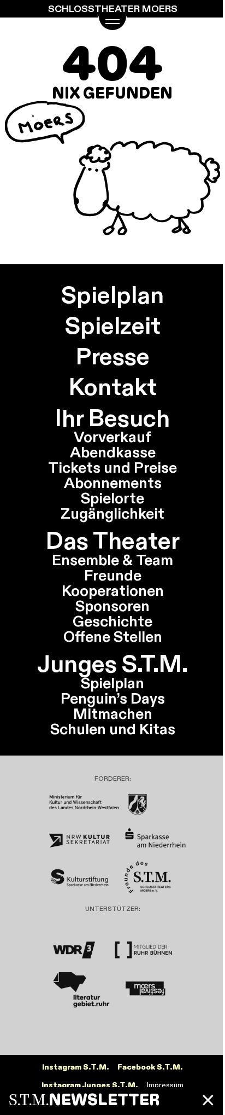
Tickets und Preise (112, 467)
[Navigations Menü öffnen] (112, 23)
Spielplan (112, 295)
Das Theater (113, 540)
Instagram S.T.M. (75, 1067)
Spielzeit (113, 325)
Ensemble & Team (112, 559)
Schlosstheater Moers (112, 8)
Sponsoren (112, 605)
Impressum (165, 1085)
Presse (113, 356)
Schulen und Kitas (112, 728)
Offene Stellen (112, 636)
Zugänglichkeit (112, 513)
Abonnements (113, 482)
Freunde (112, 575)
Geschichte (112, 621)
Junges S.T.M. (112, 664)
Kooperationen (113, 590)
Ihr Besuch (112, 418)
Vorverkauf (112, 436)
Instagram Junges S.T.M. (90, 1085)
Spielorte (112, 498)
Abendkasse (113, 452)
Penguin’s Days (113, 698)
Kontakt (113, 387)
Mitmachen (112, 713)
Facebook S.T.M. (150, 1067)
